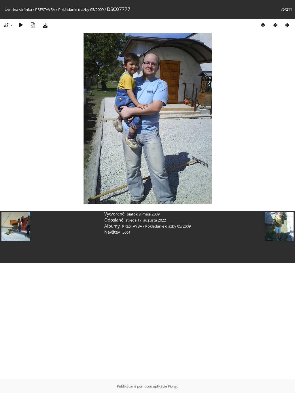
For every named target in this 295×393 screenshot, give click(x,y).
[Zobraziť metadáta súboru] (33, 25)
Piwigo (173, 386)
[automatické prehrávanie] (21, 25)
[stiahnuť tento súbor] (45, 25)
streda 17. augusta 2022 (146, 220)
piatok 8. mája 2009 (143, 214)
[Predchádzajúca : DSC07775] (275, 25)
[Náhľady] (263, 25)
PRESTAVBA (45, 9)
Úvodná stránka (18, 9)
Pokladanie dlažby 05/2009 (81, 9)
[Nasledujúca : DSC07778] (287, 25)
